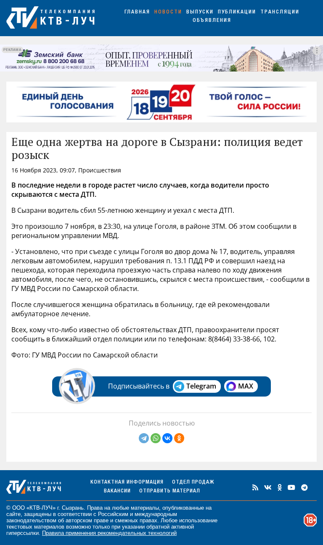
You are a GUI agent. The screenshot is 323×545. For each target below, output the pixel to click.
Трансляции (279, 12)
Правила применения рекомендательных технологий (109, 533)
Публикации (237, 12)
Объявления (212, 21)
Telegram (201, 386)
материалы (145, 508)
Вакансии (117, 491)
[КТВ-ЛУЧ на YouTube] (291, 487)
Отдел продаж (193, 482)
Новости (168, 12)
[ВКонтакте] (167, 438)
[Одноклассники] (179, 438)
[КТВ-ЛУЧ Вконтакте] (268, 487)
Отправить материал (169, 491)
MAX (245, 386)
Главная (137, 12)
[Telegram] (144, 438)
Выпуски (200, 12)
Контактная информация (127, 482)
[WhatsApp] (156, 438)
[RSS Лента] (255, 487)
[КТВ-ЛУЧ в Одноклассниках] (280, 487)
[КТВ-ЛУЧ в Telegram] (304, 487)
